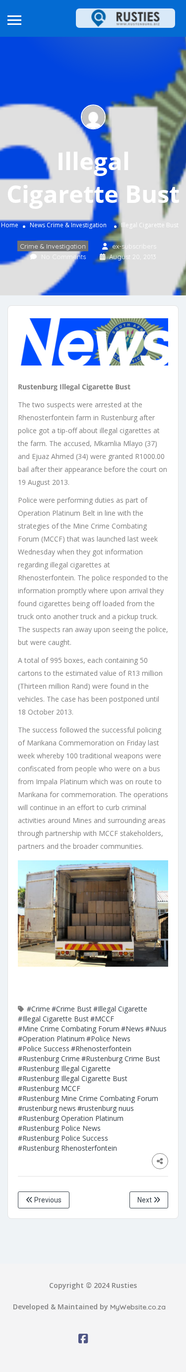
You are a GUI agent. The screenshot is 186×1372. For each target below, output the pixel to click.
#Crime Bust (72, 1008)
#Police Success (43, 1048)
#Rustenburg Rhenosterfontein (67, 1148)
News (37, 225)
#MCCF (102, 1018)
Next (145, 1200)
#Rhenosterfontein (101, 1048)
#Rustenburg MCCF (49, 1088)
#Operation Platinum (51, 1038)
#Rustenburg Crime (49, 1058)
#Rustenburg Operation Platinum (71, 1118)
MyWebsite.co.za (138, 1306)
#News (132, 1028)
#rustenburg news (47, 1108)
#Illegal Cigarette (120, 1008)
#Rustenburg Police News (59, 1128)
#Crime (38, 1008)
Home (9, 225)
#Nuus (156, 1028)
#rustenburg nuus (105, 1108)
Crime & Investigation (77, 225)
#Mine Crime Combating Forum (69, 1028)
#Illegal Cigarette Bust (53, 1018)
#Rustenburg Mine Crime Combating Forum (88, 1098)
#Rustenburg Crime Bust (120, 1058)
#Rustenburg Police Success (63, 1138)
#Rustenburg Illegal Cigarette (64, 1068)
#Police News (108, 1038)
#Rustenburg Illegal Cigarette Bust (72, 1078)
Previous (47, 1200)
